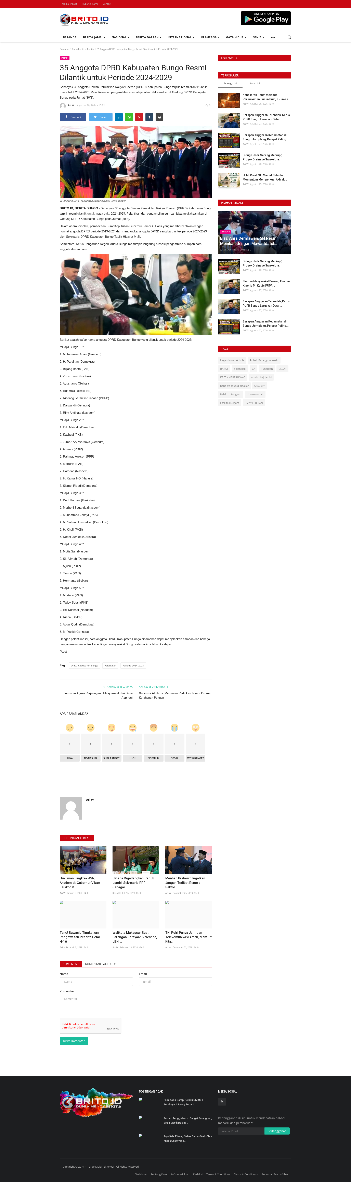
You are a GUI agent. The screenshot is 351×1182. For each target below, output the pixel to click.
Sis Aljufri (259, 386)
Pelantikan (110, 665)
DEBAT (282, 369)
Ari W (71, 105)
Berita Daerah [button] (147, 37)
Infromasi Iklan (180, 1174)
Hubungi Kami (90, 3)
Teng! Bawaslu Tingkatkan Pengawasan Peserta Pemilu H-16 (81, 937)
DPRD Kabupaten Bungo (84, 665)
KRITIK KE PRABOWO (232, 377)
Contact (107, 3)
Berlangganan (277, 1131)
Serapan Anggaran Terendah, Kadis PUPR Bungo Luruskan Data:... (266, 117)
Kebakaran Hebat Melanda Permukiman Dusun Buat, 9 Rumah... (266, 97)
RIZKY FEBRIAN (254, 403)
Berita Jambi (78, 49)
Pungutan (267, 369)
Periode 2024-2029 (133, 665)
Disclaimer (140, 1174)
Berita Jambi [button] (93, 37)
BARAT (224, 369)
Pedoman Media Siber (275, 1174)
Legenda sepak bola (232, 360)
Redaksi (198, 1174)
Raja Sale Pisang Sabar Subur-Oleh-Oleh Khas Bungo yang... (188, 1138)
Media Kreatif (69, 3)
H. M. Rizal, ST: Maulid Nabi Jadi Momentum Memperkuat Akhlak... (265, 177)
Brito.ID (117, 892)
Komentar (71, 964)
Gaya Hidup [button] (235, 37)
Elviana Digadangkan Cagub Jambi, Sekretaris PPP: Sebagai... (133, 882)
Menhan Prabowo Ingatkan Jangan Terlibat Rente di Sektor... (185, 882)
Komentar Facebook (101, 964)
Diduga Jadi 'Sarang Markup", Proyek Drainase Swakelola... (262, 157)
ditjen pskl (240, 369)
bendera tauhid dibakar (234, 386)
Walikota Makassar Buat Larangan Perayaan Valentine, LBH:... (135, 937)
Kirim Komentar (74, 1041)
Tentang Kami (159, 1174)
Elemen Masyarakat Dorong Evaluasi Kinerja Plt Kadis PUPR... (267, 283)
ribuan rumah (255, 394)
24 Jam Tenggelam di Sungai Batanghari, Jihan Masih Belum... (188, 1120)
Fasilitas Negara (229, 403)
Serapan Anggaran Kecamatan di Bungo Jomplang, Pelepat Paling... (266, 137)
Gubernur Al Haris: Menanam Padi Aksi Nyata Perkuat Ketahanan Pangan (175, 695)
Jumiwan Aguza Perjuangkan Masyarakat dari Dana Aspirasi (98, 695)
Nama (64, 974)
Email (143, 974)
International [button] (180, 37)
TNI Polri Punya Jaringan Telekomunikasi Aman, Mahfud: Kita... (188, 937)
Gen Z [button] (257, 37)
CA (253, 369)
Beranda (70, 37)
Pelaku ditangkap (230, 394)
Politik (90, 49)
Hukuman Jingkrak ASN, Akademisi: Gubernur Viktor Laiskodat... (80, 882)
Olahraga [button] (209, 37)
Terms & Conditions (218, 1174)
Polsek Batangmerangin (264, 360)
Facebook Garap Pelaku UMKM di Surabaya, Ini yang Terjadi (184, 1102)
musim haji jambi (261, 377)
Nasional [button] (119, 37)
